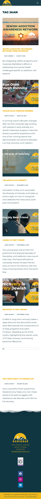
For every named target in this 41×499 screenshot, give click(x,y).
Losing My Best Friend (13, 240)
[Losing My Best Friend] (20, 222)
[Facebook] (20, 473)
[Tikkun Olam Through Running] (20, 93)
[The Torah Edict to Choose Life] (20, 361)
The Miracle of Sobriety (14, 180)
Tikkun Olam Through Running (17, 111)
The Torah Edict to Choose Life (18, 379)
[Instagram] (20, 479)
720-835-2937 (20, 449)
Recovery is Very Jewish (14, 309)
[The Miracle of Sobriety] (20, 162)
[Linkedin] (20, 485)
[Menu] (38, 3)
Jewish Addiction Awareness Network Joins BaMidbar (17, 50)
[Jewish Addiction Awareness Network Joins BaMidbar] (20, 31)
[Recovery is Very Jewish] (20, 292)
